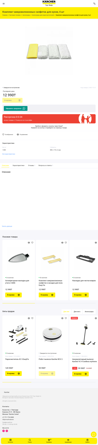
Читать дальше (7, 226)
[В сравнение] (29, 242)
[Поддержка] (94, 3)
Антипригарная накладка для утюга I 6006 (17, 282)
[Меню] (3, 3)
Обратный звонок (8, 419)
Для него (77, 311)
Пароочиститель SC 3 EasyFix (17, 359)
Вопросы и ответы (46, 165)
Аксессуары (89, 311)
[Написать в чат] (94, 434)
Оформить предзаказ (13, 108)
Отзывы (31, 165)
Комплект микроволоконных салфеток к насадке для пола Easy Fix (50, 283)
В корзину (10, 373)
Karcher (6, 392)
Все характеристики (8, 154)
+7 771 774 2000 (8, 417)
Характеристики (18, 165)
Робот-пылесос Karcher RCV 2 (50, 359)
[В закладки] (32, 242)
